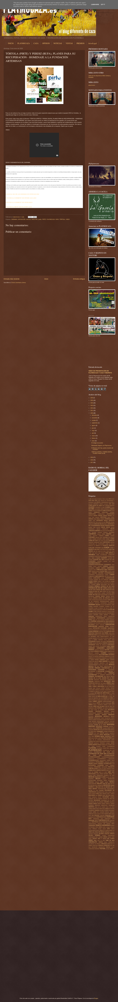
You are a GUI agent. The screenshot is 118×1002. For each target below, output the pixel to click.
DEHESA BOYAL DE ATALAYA (101, 598)
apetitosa (97, 517)
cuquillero (103, 593)
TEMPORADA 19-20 (101, 817)
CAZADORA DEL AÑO (109, 559)
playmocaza (91, 85)
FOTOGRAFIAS (110, 641)
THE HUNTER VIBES (108, 823)
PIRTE (44, 219)
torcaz (89, 828)
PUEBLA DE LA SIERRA (94, 770)
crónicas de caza (110, 589)
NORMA (90, 734)
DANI (113, 593)
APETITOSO (103, 517)
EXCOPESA (91, 624)
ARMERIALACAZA (109, 518)
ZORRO (111, 848)
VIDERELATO (111, 842)
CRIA (109, 584)
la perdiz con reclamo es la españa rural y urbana (102, 699)
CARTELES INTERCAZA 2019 (95, 542)
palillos (99, 738)
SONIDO (90, 812)
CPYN (98, 584)
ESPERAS (111, 621)
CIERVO (103, 568)
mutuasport (100, 731)
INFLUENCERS (103, 679)
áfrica (103, 505)
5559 (112, 502)
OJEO (92, 736)
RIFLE (101, 793)
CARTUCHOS (106, 542)
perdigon (108, 743)
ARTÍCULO (111, 520)
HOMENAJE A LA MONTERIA (94, 658)
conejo (102, 578)
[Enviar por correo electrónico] (29, 217)
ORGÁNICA (108, 736)
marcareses (90, 716)
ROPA (104, 795)
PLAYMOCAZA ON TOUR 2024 (97, 753)
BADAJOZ (96, 523)
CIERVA (98, 568)
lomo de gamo (100, 706)
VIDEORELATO (92, 842)
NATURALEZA (111, 731)
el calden (110, 608)
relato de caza (106, 783)
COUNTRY (93, 584)
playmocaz (112, 748)
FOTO (105, 639)
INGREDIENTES (110, 679)
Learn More (95, 4)
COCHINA (94, 573)
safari (89, 797)
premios (95, 763)
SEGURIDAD (97, 800)
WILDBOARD (94, 847)
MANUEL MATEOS (100, 714)
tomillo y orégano (106, 827)
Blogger (96, 998)
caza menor (95, 552)
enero (93, 440)
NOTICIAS (57, 43)
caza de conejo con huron (99, 551)
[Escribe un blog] (31, 217)
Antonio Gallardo (97, 515)
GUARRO (103, 653)
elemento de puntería (93, 613)
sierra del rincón (110, 806)
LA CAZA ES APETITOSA (102, 693)
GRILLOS (90, 653)
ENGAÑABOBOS (110, 613)
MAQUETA (111, 714)
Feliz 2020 (109, 629)
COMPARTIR (91, 576)
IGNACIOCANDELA (108, 666)
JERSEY (103, 688)
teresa (113, 822)
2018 (91, 460)
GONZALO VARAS (99, 651)
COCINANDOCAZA (109, 573)
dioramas (98, 604)
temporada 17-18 (109, 815)
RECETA (98, 778)
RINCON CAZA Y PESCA (108, 793)
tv (95, 830)
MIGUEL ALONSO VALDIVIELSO (95, 719)
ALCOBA (91, 509)
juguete (112, 689)
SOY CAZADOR (100, 812)
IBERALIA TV (92, 666)
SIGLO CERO (99, 808)
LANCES (100, 701)
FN (113, 634)
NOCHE (102, 733)
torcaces (112, 827)
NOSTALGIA (96, 734)
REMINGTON (100, 785)
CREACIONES (104, 584)
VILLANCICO (91, 843)
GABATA (90, 646)
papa (113, 738)
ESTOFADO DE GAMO (101, 623)
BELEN (103, 527)
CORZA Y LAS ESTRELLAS (104, 581)
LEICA (98, 703)
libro (113, 703)
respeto (112, 785)
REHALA (112, 782)
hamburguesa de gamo (93, 654)
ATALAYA (108, 522)
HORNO (107, 659)
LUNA (105, 709)
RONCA (100, 795)
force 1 (90, 639)
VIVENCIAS (107, 845)
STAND (90, 813)
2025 (91, 400)
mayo (93, 430)
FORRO (95, 639)
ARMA (95, 518)
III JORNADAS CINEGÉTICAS (105, 674)
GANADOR (91, 648)
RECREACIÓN (111, 778)
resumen (101, 790)
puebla (112, 768)
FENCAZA (96, 631)
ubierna (97, 830)
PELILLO (90, 743)
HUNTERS (90, 663)
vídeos (105, 842)
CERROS (105, 566)
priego (106, 765)
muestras (105, 728)
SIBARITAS (91, 806)
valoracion (112, 832)
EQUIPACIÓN (91, 618)
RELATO (99, 783)
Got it (103, 4)
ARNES (90, 520)
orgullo (112, 736)
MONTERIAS (99, 726)
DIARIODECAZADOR (104, 601)
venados (104, 835)
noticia (101, 734)
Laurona (94, 703)
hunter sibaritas (111, 661)
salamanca (94, 797)
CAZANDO (99, 561)
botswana (105, 532)
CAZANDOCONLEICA (94, 563)
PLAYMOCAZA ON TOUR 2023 (104, 752)
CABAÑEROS (92, 534)
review (106, 792)
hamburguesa (111, 653)
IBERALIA (111, 664)
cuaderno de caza (106, 591)
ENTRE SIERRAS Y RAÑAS (106, 614)
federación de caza (97, 629)
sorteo (94, 812)
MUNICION (97, 729)
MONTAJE (95, 723)
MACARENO (111, 709)
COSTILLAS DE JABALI (109, 583)
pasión (112, 739)
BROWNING (111, 532)
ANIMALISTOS (101, 514)
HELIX (100, 654)
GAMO (112, 646)
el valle (94, 611)
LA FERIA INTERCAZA (101, 696)
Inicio (46, 279)
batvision (90, 527)
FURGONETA (110, 644)
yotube (112, 847)
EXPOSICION (110, 624)
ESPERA (93, 621)
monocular (107, 721)
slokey (103, 808)
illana (105, 676)
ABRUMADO (96, 503)
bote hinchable (92, 532)
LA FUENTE (91, 691)
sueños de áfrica (100, 813)
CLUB (113, 571)
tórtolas (99, 828)
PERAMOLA (102, 743)
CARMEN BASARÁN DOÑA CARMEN (101, 539)
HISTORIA (105, 654)
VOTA (111, 845)
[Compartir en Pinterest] (36, 217)
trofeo (108, 828)
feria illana (99, 634)
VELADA (90, 835)
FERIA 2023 (111, 633)
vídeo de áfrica (101, 840)
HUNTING (111, 663)
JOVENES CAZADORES (105, 689)
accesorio (106, 503)
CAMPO (107, 535)
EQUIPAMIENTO (101, 618)
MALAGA (106, 711)
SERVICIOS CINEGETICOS (101, 805)
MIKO (108, 719)
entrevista (91, 616)
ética (107, 623)
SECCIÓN (90, 800)
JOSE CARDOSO (96, 689)
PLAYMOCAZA (23, 43)
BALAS (101, 523)
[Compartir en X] (32, 217)
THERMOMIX (91, 825)
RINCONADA (91, 795)
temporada (102, 815)
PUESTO (103, 770)
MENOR (112, 716)
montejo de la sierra (100, 724)
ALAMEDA (108, 507)
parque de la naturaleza (95, 739)
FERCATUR (91, 633)
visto (97, 845)
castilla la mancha (109, 543)
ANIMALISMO (105, 512)
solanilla (97, 810)
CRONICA (91, 586)
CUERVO (90, 593)
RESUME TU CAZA (93, 790)
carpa (99, 540)
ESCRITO (107, 619)
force (113, 638)
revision (109, 792)
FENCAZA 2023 (110, 631)
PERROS (95, 744)
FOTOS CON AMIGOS (97, 643)
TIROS (96, 827)
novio (89, 736)
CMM (89, 573)
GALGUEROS (103, 646)
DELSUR (112, 598)
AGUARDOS (98, 507)
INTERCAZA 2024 (93, 683)
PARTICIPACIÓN (106, 739)
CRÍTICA (112, 584)
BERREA (98, 530)
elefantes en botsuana (107, 611)
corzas (112, 581)
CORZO (90, 583)
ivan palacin (103, 683)
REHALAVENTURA (92, 783)
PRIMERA (112, 765)
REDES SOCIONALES (109, 780)
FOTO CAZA (111, 639)
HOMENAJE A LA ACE (109, 656)
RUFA (57, 219)
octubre (94, 420)
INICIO (11, 43)
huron (102, 664)
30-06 (98, 502)
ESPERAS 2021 (92, 623)
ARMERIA (102, 518)
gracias (112, 651)
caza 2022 (97, 549)
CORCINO (111, 579)
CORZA (95, 581)
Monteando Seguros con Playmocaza (101, 445)
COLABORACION (100, 574)
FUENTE (105, 643)
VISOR (94, 845)
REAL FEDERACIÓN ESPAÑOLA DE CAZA (103, 775)
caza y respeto (96, 558)
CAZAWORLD (107, 564)
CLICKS (109, 571)
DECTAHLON (91, 596)
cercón (94, 566)
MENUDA (90, 718)
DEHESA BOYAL (100, 596)
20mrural (103, 500)
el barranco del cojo (102, 608)
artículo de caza (101, 522)
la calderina (96, 691)
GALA (94, 646)
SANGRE (112, 797)
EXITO (97, 624)
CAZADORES (91, 561)
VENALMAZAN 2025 (93, 837)
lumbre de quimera (99, 709)
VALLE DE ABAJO (99, 832)
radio (109, 772)
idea (98, 666)
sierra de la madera (100, 806)
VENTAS (69, 43)
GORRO (109, 651)
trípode (104, 828)
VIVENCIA (100, 845)
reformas (97, 782)
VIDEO (68, 219)
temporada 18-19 (92, 817)
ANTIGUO (90, 515)
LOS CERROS (98, 708)
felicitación (104, 629)
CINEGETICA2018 (95, 571)
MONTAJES (100, 723)
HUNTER (104, 661)
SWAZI (110, 813)
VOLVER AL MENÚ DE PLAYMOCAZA (19, 207)
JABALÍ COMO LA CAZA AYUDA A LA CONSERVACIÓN (101, 684)
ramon (97, 773)
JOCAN (90, 689)
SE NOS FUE (111, 798)
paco (89, 738)
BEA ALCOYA (96, 527)
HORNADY (102, 659)
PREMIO (90, 763)
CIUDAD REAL (104, 571)
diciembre (94, 415)
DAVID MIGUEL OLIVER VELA (107, 594)
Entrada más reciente (11, 279)
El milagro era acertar (97, 443)
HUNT (100, 661)
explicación (102, 624)
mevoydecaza (108, 718)
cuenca (112, 591)
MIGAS (112, 718)
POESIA (109, 760)
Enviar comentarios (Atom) (18, 282)
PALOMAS (109, 738)
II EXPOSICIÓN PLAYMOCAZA (104, 671)
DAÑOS (99, 594)
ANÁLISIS (95, 510)
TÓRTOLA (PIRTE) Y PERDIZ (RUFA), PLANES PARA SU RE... (101, 452)
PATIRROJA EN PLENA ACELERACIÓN (97, 741)
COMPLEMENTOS (99, 576)
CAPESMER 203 (106, 537)
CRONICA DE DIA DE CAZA (97, 588)
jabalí (113, 683)
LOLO (109, 704)
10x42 (99, 498)
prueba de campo (102, 768)
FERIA (106, 633)
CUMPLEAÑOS (97, 593)
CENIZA (90, 566)
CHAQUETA (111, 566)
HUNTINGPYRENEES (93, 664)
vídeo (95, 840)
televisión (96, 815)
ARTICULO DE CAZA (93, 522)
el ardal (95, 608)
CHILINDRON (91, 568)
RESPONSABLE (110, 788)
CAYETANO (98, 547)
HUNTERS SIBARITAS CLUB (101, 663)
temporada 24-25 (106, 822)
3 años (95, 502)
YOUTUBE (102, 848)
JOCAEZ (112, 688)
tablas (113, 813)
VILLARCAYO (98, 843)
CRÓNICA (97, 586)
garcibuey (97, 649)
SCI (94, 798)
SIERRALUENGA (92, 808)
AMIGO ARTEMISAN (105, 509)
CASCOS (112, 542)
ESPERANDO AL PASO (103, 621)
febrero (94, 438)
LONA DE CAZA (108, 706)
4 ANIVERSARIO (104, 502)
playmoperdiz (111, 758)
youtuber (107, 848)
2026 (91, 397)
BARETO (106, 523)
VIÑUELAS (104, 843)
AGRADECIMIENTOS (109, 505)
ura (113, 830)
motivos (94, 728)
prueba (96, 768)
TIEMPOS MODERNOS (103, 825)
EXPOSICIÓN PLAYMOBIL (100, 628)
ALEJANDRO (97, 509)
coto (89, 584)
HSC (93, 661)
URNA (93, 832)
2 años (106, 498)
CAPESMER (91, 537)
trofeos (112, 828)
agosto (94, 425)
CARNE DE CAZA (93, 540)
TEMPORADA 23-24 (96, 822)
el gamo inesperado (97, 609)
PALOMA (103, 738)
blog (111, 530)
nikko (98, 733)
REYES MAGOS (92, 793)
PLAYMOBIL (92, 748)
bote (113, 530)
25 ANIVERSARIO (109, 500)
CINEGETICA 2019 (101, 569)
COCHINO (100, 573)
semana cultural (92, 803)
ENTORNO (96, 614)
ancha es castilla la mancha (104, 510)
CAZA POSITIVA (98, 556)
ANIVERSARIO (110, 514)
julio (93, 428)
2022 (91, 408)
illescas (108, 676)
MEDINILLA (106, 716)
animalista (112, 512)
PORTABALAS (91, 762)
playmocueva (91, 758)
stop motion (94, 813)
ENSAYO (90, 614)
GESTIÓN (107, 649)
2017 (91, 462)
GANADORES (100, 648)
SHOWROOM (111, 805)
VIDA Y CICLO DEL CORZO (106, 838)
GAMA (108, 646)
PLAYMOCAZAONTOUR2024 (108, 757)
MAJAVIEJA (98, 711)
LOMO (94, 706)
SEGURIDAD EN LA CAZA (107, 800)
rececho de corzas (110, 777)
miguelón (105, 719)
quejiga (96, 772)
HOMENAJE (101, 656)
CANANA (112, 535)
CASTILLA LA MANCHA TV (95, 545)
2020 (91, 413)
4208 (110, 502)
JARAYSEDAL (101, 686)
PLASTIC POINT (101, 746)
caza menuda (101, 552)
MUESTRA (35, 219)
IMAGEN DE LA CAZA (94, 678)
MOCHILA (94, 721)
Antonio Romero (107, 515)
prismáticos (90, 767)
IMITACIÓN (96, 679)
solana (107, 808)
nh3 (95, 733)
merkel (102, 718)
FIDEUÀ (111, 634)
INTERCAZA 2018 (98, 681)
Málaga (112, 711)
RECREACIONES (92, 780)
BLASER (108, 530)
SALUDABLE (105, 797)
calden (89, 535)
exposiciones (111, 628)
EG (111, 606)
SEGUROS (112, 801)
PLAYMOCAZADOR (109, 755)
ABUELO (101, 503)
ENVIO (105, 616)
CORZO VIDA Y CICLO (98, 583)
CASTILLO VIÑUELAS (108, 545)
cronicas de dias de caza (95, 591)
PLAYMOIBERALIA (101, 758)
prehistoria (107, 762)
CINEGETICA (110, 568)
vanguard (106, 833)
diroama (102, 604)
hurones (106, 664)
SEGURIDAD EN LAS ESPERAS (96, 801)
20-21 (110, 498)
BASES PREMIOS (105, 525)
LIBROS (90, 704)
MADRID (90, 711)
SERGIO (99, 803)
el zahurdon (99, 611)
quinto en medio (103, 772)
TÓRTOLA (62, 219)
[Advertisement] (102, 121)
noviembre (95, 417)
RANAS (101, 773)
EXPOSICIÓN (21, 219)
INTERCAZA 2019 (109, 681)
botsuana (100, 532)
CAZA (36, 43)
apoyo (108, 517)
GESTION (102, 649)
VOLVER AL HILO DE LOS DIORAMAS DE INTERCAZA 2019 (22, 194)
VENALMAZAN (111, 835)
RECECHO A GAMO (100, 777)
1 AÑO (89, 498)
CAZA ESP (108, 551)
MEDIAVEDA (98, 716)
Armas (98, 518)
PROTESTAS (104, 767)
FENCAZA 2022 (102, 631)
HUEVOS (96, 661)
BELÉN (108, 527)
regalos (106, 782)
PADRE (96, 738)
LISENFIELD (100, 704)
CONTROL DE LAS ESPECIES (101, 579)
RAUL (110, 773)
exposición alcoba (103, 626)
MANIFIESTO (100, 713)
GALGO (97, 646)
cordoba (90, 581)
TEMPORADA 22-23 (103, 820)
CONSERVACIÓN (109, 578)
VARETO (112, 833)
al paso (103, 507)
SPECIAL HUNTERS (109, 812)
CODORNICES (91, 574)
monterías (105, 726)
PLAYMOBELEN (110, 746)
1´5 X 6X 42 (95, 498)
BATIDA (112, 525)
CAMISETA (101, 535)
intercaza (28, 219)
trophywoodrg (91, 830)
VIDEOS (101, 842)
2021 (91, 410)
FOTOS (90, 643)
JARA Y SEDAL (92, 686)
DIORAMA (14, 219)
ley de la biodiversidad (106, 703)
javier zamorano (96, 688)
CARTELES (111, 540)
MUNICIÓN (102, 729)
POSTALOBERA (100, 762)
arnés (94, 520)
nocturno (107, 733)
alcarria (112, 507)
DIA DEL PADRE (107, 599)
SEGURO (106, 801)
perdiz (40, 219)
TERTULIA (100, 823)
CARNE (112, 539)
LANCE (95, 701)
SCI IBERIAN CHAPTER (101, 798)
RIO (96, 795)
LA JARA (110, 698)
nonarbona (112, 733)
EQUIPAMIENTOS (110, 618)
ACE (110, 503)
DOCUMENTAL (108, 604)
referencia (91, 782)
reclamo (104, 778)
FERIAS (103, 634)
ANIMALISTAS (92, 514)
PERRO (90, 744)
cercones (100, 566)
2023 (91, 405)
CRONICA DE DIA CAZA (107, 586)
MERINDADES (97, 718)
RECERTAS (90, 778)
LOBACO (105, 704)
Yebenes (108, 847)
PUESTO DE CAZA (110, 770)
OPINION (46, 43)
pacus (92, 738)
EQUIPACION (111, 616)
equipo (90, 619)
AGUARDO (91, 507)
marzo (94, 435)
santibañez (90, 798)
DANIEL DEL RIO (92, 594)
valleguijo (107, 832)
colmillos (106, 574)
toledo (100, 827)
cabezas (99, 534)
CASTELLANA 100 (92, 543)
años (93, 517)
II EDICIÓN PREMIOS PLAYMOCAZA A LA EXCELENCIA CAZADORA (101, 668)
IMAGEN (112, 676)
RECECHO (91, 777)
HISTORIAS (111, 654)
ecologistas (101, 606)
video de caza (110, 840)
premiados (112, 762)
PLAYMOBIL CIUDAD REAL (103, 748)
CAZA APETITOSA (104, 549)
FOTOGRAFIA (92, 641)
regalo (101, 782)
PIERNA (103, 744)
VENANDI (100, 837)
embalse (100, 613)
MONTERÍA (91, 726)
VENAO (105, 837)
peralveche (96, 743)
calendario (95, 535)
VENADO (97, 835)
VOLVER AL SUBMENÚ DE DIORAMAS (19, 202)
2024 (91, 403)
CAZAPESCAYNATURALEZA (95, 564)
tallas (93, 815)
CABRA (103, 534)
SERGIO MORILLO (106, 803)
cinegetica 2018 (92, 569)
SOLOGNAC (111, 810)
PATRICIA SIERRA (110, 741)
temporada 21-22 (93, 820)
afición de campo (97, 505)
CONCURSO (96, 578)
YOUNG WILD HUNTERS (93, 848)
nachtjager (105, 731)
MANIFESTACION (92, 713)
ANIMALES (97, 512)
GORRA (105, 651)
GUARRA (97, 653)
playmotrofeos (103, 760)
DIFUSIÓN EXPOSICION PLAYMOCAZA (104, 603)
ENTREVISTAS (99, 616)
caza (102, 547)
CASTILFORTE (101, 543)
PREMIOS (80, 43)
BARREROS (97, 525)
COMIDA (112, 574)
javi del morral (108, 686)
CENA (113, 564)
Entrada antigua (79, 279)
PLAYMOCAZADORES (94, 757)
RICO (97, 793)
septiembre (95, 423)
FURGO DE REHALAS (101, 644)
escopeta (102, 619)
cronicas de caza (100, 589)
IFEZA (101, 666)
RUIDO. (112, 795)
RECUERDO (99, 780)
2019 (91, 457)
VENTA (90, 838)
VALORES (101, 833)
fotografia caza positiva (101, 641)
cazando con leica (109, 561)
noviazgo (112, 734)
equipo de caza (96, 619)
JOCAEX (108, 688)
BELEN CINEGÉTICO (102, 528)
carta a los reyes (104, 540)
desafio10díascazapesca (97, 599)
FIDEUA (107, 634)
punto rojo (90, 772)
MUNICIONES (108, 729)
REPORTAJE (107, 785)
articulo (106, 520)
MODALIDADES (100, 721)
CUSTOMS (108, 593)
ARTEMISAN (99, 520)
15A (104, 498)
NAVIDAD (90, 733)
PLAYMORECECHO (93, 760)
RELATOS (95, 785)
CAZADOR (104, 558)
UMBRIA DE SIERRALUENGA (106, 830)
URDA (90, 832)
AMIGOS (112, 509)
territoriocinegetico (92, 823)
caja (113, 534)
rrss (107, 795)
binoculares (103, 530)
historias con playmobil (93, 656)
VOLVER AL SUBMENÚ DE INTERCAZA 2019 (21, 198)
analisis (90, 510)
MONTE (106, 723)
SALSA (99, 797)
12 (101, 498)
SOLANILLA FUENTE (104, 810)
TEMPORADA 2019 (98, 818)
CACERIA (108, 534)
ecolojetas (107, 606)
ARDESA (90, 518)
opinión (102, 736)
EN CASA (104, 613)
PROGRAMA (97, 767)
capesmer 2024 (98, 537)
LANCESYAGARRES (107, 701)
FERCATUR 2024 (99, 633)
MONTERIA (110, 724)
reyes (113, 792)
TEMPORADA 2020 (109, 818)
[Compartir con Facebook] (34, 217)
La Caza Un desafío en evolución (104, 694)
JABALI (108, 683)
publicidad (109, 768)
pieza (106, 744)
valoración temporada (93, 833)
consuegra (90, 579)
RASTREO (106, 773)
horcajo (97, 659)
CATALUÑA (91, 547)
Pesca (99, 744)
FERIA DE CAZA (92, 634)
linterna (95, 704)
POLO (113, 760)
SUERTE (106, 813)
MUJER (109, 728)
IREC (99, 683)
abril (93, 433)
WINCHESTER (102, 847)
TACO (89, 815)
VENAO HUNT (111, 837)
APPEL (112, 517)
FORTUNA (100, 639)
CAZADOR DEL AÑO (98, 559)
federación (90, 629)
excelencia (111, 623)
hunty (99, 664)
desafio (90, 599)
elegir (113, 611)
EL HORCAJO (104, 609)
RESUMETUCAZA (100, 792)
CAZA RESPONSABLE (107, 556)
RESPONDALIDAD (102, 788)
